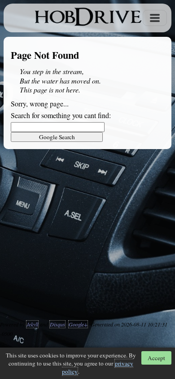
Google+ (78, 324)
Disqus (57, 324)
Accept (156, 358)
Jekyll (32, 324)
